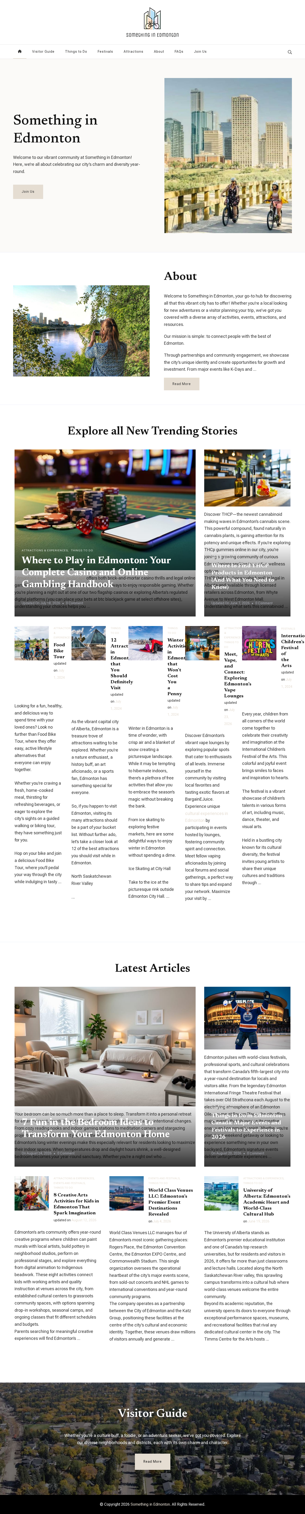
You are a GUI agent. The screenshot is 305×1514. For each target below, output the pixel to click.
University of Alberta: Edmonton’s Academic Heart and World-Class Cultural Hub (266, 1202)
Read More (182, 384)
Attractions (133, 51)
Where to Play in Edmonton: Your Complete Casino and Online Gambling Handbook (96, 573)
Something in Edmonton (55, 130)
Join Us (200, 51)
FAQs (179, 51)
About (159, 51)
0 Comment (74, 604)
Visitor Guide (43, 51)
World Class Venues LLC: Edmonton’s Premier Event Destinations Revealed (170, 1202)
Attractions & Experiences (45, 550)
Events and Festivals (229, 1103)
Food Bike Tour (59, 651)
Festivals (105, 51)
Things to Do (76, 51)
